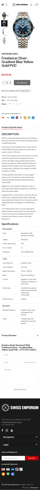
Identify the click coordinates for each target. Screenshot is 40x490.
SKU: (3, 100)
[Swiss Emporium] (20, 4)
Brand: (4, 97)
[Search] (6, 5)
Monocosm (34, 488)
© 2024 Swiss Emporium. (10, 484)
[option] (5, 16)
